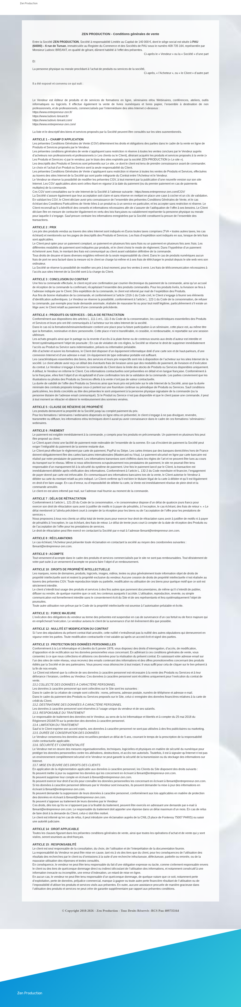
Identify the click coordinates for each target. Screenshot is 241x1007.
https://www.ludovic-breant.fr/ (50, 116)
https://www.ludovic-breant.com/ (52, 120)
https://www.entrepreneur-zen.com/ (54, 124)
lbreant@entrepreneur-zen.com (159, 530)
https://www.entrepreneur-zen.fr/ (52, 112)
